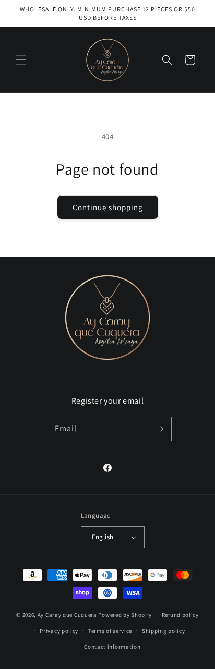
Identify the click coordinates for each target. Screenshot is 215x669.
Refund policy (180, 614)
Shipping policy (163, 631)
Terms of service (110, 631)
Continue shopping (108, 207)
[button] (20, 59)
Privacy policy (59, 631)
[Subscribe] (159, 429)
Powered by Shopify (125, 614)
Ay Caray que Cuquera (68, 614)
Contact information (112, 646)
